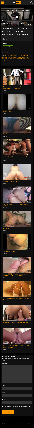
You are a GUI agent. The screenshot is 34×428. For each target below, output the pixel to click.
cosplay (19, 57)
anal (18, 55)
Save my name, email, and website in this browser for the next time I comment (17, 407)
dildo (3, 58)
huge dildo (12, 58)
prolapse (4, 60)
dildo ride (7, 58)
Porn (6, 50)
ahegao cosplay (13, 55)
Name (4, 385)
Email (4, 392)
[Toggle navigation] (2, 2)
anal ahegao (23, 55)
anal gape (7, 57)
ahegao (7, 55)
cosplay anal (25, 57)
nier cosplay (25, 58)
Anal (8, 53)
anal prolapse (13, 57)
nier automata (19, 58)
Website (4, 399)
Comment (5, 363)
